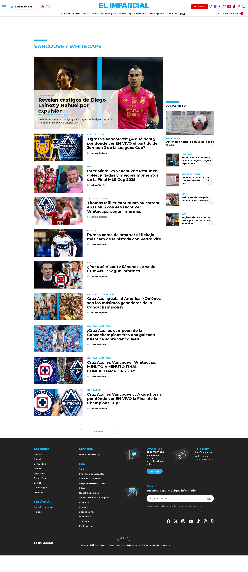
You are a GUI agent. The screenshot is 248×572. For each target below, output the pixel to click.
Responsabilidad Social (92, 483)
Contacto (84, 507)
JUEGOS (65, 13)
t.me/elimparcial (203, 452)
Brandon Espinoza (54, 114)
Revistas (172, 13)
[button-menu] (4, 6)
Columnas (140, 13)
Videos (38, 511)
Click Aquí (154, 471)
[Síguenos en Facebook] (215, 6)
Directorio (84, 502)
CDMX (77, 13)
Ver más (98, 431)
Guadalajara (108, 13)
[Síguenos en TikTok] (234, 6)
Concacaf (94, 390)
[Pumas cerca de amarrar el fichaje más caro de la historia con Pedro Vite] (58, 242)
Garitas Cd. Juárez (230, 13)
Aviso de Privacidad (90, 478)
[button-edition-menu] (218, 13)
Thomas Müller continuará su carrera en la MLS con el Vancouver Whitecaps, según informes (123, 207)
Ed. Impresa (157, 13)
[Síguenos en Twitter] (219, 6)
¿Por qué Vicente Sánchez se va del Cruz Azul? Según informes (122, 268)
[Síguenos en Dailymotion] (243, 6)
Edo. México (90, 13)
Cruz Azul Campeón (100, 294)
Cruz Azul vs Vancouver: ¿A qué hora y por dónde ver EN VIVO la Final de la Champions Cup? (124, 398)
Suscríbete (199, 6)
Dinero (38, 468)
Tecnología (40, 487)
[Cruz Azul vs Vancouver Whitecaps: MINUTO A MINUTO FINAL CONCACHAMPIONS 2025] (58, 370)
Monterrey (125, 13)
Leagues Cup (95, 135)
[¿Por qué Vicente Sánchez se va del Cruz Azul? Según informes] (58, 274)
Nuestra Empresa (89, 492)
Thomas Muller (97, 198)
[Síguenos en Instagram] (224, 6)
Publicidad (85, 516)
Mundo (38, 459)
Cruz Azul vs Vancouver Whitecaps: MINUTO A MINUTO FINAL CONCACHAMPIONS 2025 (121, 366)
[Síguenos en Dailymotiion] (212, 521)
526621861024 (155, 452)
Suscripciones (87, 511)
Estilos (37, 482)
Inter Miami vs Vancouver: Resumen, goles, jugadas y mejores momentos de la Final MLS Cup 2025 (123, 175)
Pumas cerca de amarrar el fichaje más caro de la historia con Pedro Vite (124, 236)
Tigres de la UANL (47, 95)
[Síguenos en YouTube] (229, 6)
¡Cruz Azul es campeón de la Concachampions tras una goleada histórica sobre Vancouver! (121, 334)
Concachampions (99, 326)
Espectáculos (41, 478)
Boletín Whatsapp (89, 454)
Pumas (91, 230)
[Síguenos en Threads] (238, 6)
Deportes (39, 473)
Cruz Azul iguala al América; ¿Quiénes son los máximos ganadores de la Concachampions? (124, 303)
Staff (81, 469)
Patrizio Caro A (97, 185)
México (38, 454)
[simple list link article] (190, 124)
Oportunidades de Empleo (94, 497)
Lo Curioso (40, 463)
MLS (89, 166)
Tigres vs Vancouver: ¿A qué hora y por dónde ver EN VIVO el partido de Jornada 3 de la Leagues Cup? (122, 143)
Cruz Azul (94, 262)
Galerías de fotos (43, 507)
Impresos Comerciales (91, 474)
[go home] (44, 543)
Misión (82, 488)
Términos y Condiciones (189, 506)
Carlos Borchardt (98, 244)
